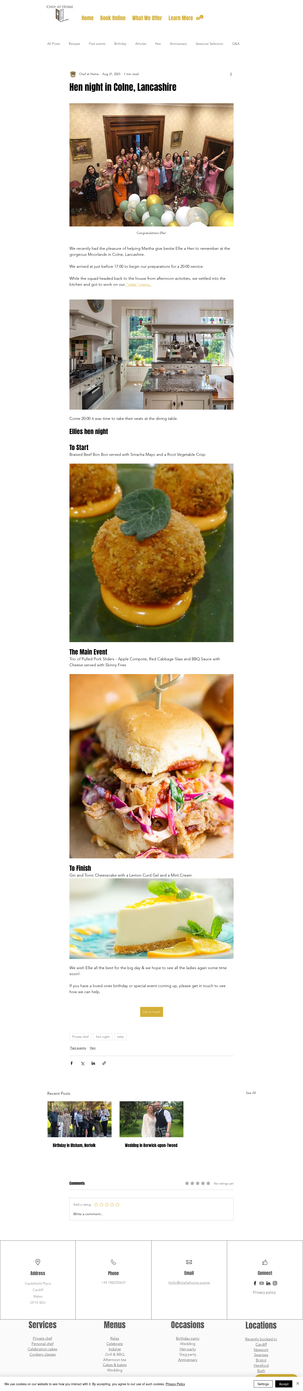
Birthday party (187, 1338)
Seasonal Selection (209, 44)
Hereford (261, 1365)
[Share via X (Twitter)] (82, 1063)
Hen (158, 44)
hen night (103, 1037)
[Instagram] (275, 1283)
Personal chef (42, 1343)
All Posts (53, 44)
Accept (284, 1384)
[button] (147, 18)
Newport (261, 1349)
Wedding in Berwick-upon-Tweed (151, 1145)
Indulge (115, 1349)
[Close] (297, 1383)
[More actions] (231, 74)
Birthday (120, 44)
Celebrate (114, 1343)
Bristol (261, 1360)
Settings (263, 1384)
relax (120, 1037)
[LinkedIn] (268, 1283)
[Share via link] (104, 1063)
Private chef (80, 1037)
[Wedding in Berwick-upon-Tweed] (152, 1119)
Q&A (236, 44)
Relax (114, 1338)
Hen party (188, 1349)
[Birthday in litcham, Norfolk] (79, 1119)
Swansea (261, 1355)
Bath (261, 1371)
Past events (97, 44)
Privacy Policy (175, 1384)
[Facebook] (255, 1283)
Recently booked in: (261, 1339)
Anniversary (178, 44)
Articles (140, 44)
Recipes (74, 44)
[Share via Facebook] (71, 1063)
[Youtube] (261, 1283)
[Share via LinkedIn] (93, 1063)
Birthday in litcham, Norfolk (74, 1145)
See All (251, 1093)
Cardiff (261, 1344)
